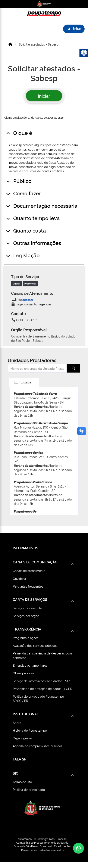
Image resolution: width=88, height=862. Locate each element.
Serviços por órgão (26, 616)
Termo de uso (22, 782)
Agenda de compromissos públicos (37, 746)
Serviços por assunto (27, 608)
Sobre (17, 723)
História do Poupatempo (30, 730)
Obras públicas (23, 673)
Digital (16, 283)
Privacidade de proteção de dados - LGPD (42, 689)
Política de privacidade (29, 789)
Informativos (25, 547)
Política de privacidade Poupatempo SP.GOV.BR (38, 698)
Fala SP (19, 759)
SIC (15, 773)
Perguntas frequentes (28, 586)
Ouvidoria (19, 578)
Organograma (22, 738)
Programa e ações (25, 638)
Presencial (30, 283)
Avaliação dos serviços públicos (35, 645)
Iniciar (44, 96)
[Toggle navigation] (6, 29)
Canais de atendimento (29, 571)
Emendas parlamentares (30, 665)
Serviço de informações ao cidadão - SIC (41, 681)
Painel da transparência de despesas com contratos (42, 655)
